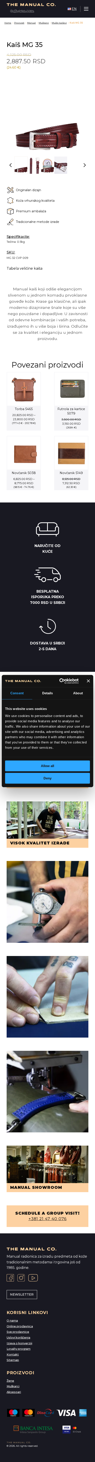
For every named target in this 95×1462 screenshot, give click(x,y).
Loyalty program (18, 1348)
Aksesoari (14, 1392)
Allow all (47, 766)
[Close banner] (88, 681)
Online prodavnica (20, 1326)
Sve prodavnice (18, 1331)
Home (7, 22)
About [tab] (78, 693)
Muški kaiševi (59, 22)
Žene (10, 1380)
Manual (31, 22)
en (74, 9)
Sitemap (13, 1360)
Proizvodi (19, 22)
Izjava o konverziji (19, 1343)
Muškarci (44, 22)
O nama (12, 1320)
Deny (47, 778)
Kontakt (13, 1354)
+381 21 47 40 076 (47, 1218)
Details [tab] (47, 693)
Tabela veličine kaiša (24, 268)
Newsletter (22, 1294)
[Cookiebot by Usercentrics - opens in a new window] (60, 681)
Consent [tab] (17, 693)
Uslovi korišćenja (18, 1337)
